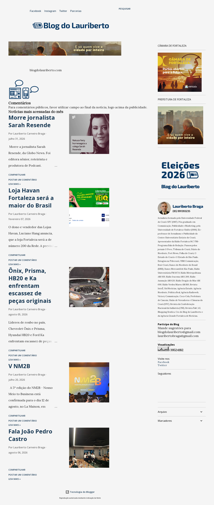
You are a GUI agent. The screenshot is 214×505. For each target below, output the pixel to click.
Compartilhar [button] (16, 174)
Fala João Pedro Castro (30, 435)
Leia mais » (14, 183)
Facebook (35, 11)
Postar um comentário (22, 179)
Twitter (63, 11)
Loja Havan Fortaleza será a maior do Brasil (31, 197)
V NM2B (19, 366)
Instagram (50, 11)
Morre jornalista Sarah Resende (31, 121)
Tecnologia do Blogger (82, 491)
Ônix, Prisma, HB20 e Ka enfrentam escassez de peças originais (29, 286)
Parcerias (75, 11)
